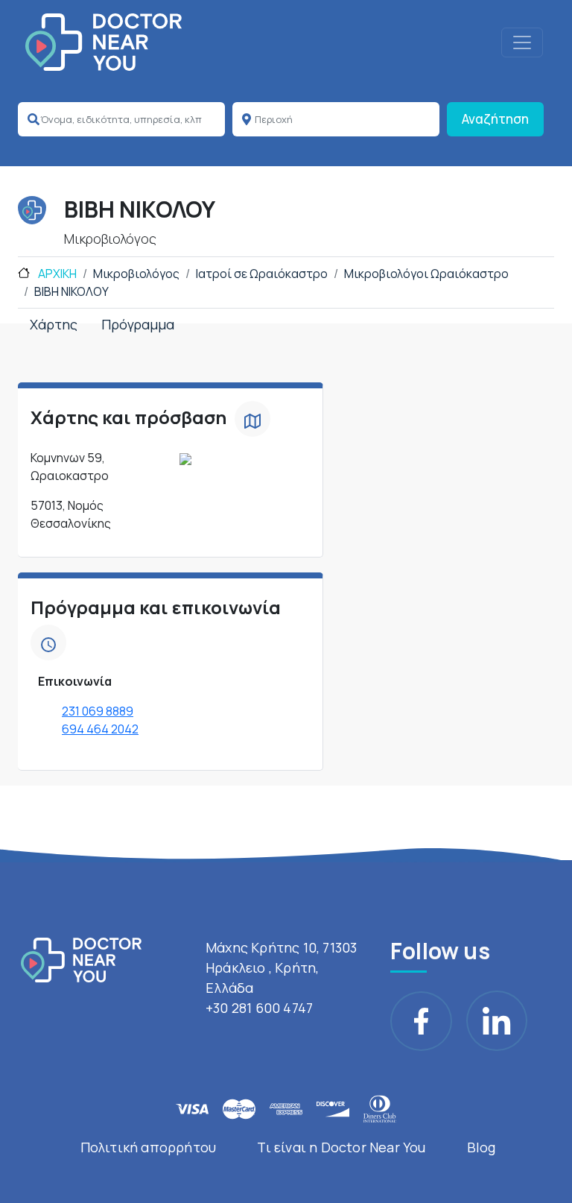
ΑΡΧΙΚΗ (56, 273)
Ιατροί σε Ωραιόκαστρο (262, 273)
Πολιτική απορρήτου (148, 1147)
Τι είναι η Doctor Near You (341, 1147)
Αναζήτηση (495, 118)
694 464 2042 (100, 729)
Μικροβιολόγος (136, 273)
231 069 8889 (97, 711)
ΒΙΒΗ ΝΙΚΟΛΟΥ (71, 291)
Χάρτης (53, 324)
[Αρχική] (103, 42)
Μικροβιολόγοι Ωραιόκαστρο (426, 273)
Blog (481, 1147)
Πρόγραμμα (137, 324)
